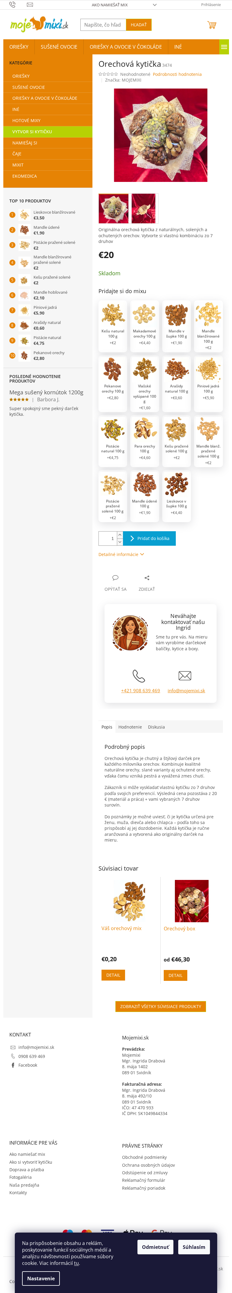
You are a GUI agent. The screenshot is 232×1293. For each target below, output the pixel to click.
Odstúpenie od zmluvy (145, 1172)
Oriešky (21, 76)
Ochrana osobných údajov (148, 1165)
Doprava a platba (26, 1169)
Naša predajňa (24, 1185)
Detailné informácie (118, 554)
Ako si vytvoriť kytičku (30, 1162)
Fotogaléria (20, 1177)
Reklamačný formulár (143, 1180)
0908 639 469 (31, 1056)
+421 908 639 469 (140, 690)
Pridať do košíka (153, 538)
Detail (113, 975)
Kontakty (18, 1192)
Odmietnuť (155, 1247)
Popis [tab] (107, 727)
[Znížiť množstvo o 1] (120, 541)
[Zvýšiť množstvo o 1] (120, 535)
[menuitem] (18, 46)
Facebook (27, 1065)
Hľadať (139, 24)
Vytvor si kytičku (32, 131)
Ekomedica (24, 176)
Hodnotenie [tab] (130, 727)
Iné (15, 109)
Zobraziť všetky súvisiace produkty (160, 1006)
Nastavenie (41, 1278)
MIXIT (18, 165)
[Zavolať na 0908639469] (18, 4)
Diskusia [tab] (156, 727)
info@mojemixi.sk (186, 690)
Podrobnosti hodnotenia (177, 74)
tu (76, 1263)
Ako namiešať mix (110, 5)
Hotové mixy (26, 120)
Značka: (123, 80)
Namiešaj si (24, 143)
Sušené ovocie (28, 87)
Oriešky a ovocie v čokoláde (44, 98)
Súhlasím (194, 1247)
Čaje (16, 154)
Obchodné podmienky (144, 1157)
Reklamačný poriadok (143, 1188)
